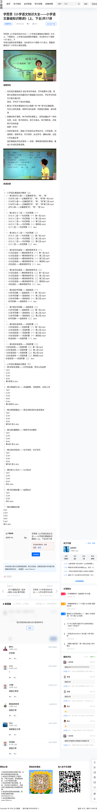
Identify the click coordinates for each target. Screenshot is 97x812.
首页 (8, 4)
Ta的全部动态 (79, 581)
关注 (89, 543)
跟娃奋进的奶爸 (14, 704)
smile (11, 666)
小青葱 (11, 685)
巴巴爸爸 (12, 742)
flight (11, 723)
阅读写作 (8, 24)
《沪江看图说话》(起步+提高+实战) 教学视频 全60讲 (16, 592)
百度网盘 (36, 554)
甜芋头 (11, 647)
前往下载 (52, 24)
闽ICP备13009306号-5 (31, 808)
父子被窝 (16, 808)
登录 (85, 4)
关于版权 (17, 4)
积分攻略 (38, 4)
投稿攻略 (49, 4)
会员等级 (28, 4)
